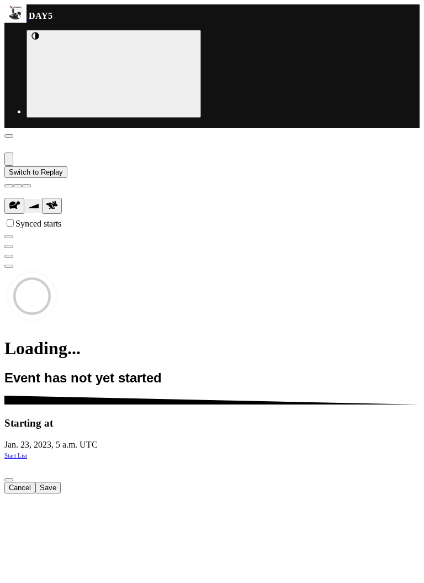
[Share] (8, 266)
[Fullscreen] (8, 246)
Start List (15, 455)
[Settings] (8, 256)
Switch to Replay (36, 172)
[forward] (26, 185)
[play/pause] (17, 185)
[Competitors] (8, 236)
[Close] (8, 136)
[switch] (10, 223)
